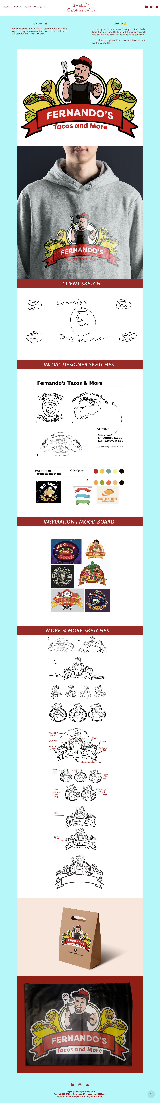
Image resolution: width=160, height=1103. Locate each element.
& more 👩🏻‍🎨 (37, 7)
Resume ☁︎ (7, 7)
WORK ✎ (27, 7)
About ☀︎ (18, 7)
